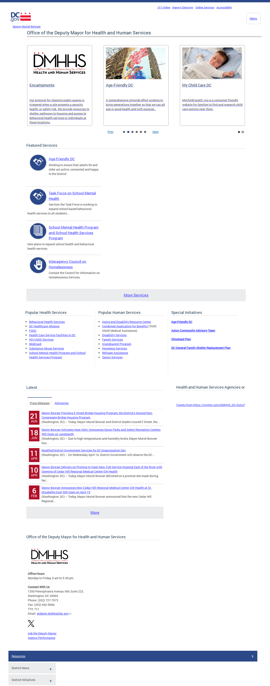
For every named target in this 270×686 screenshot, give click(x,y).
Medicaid (35, 344)
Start (239, 132)
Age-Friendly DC (62, 158)
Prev (110, 132)
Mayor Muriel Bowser (27, 26)
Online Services (205, 7)
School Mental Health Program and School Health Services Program (74, 232)
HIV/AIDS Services (41, 340)
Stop (243, 132)
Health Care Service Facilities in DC (52, 335)
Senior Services (112, 357)
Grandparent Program (116, 344)
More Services (136, 295)
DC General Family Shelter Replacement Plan (201, 348)
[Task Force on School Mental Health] (38, 200)
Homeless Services (114, 348)
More (94, 512)
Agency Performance (41, 638)
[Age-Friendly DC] (38, 166)
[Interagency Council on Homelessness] (38, 269)
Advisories (62, 403)
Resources (18, 656)
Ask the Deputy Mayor (42, 633)
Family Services (112, 340)
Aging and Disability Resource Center (126, 322)
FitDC (32, 331)
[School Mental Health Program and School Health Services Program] (38, 235)
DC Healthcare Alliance (44, 326)
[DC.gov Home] (20, 23)
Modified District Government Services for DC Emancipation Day (84, 450)
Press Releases (40, 403)
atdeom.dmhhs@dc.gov (53, 613)
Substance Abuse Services (46, 348)
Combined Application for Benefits (125, 326)
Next (156, 132)
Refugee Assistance (115, 353)
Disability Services (114, 335)
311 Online (164, 7)
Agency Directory (182, 7)
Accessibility (224, 7)
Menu (253, 18)
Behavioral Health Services (47, 322)
